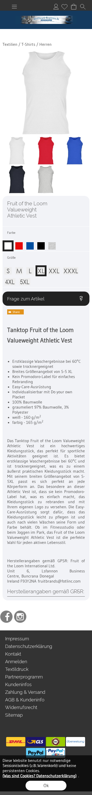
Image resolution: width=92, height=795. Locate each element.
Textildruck (16, 669)
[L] (30, 269)
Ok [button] (46, 785)
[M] (19, 269)
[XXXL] (70, 269)
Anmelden (56, 6)
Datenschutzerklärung (28, 646)
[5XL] (24, 280)
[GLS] (35, 742)
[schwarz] (41, 244)
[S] (8, 269)
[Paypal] (35, 753)
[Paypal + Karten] (55, 753)
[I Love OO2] (46, 13)
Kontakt (13, 654)
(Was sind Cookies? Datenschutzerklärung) (40, 775)
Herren (45, 44)
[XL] (41, 269)
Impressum (17, 638)
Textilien (10, 44)
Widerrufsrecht (21, 707)
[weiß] (8, 244)
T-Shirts (28, 44)
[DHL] (15, 742)
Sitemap (14, 715)
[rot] (19, 244)
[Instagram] (20, 616)
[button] (14, 6)
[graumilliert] (52, 244)
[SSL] (55, 742)
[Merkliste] (64, 6)
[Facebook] (6, 616)
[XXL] (54, 269)
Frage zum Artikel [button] (25, 298)
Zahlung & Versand (25, 692)
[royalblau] (30, 244)
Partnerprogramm (24, 677)
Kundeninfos (18, 684)
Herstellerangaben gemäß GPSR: (45, 591)
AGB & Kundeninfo (24, 699)
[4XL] (10, 280)
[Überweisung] (75, 742)
